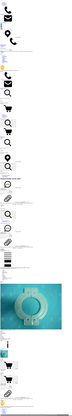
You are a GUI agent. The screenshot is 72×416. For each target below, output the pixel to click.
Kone (2, 219)
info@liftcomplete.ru (3, 22)
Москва (3, 60)
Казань (3, 57)
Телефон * (11, 50)
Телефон (11, 191)
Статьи (3, 410)
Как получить (4, 4)
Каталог (3, 2)
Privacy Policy (14, 204)
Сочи (3, 62)
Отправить (2, 52)
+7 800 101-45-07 (3, 14)
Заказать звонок (8, 14)
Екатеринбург (4, 56)
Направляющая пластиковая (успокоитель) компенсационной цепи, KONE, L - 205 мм (14, 267)
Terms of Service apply (20, 204)
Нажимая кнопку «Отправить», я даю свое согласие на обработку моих (17, 51)
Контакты (4, 5)
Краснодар (4, 58)
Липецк (3, 59)
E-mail (10, 192)
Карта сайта (4, 413)
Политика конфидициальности (5, 407)
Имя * (10, 49)
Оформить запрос (18, 187)
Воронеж (3, 55)
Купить (16, 368)
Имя (10, 190)
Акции (3, 409)
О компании (4, 3)
